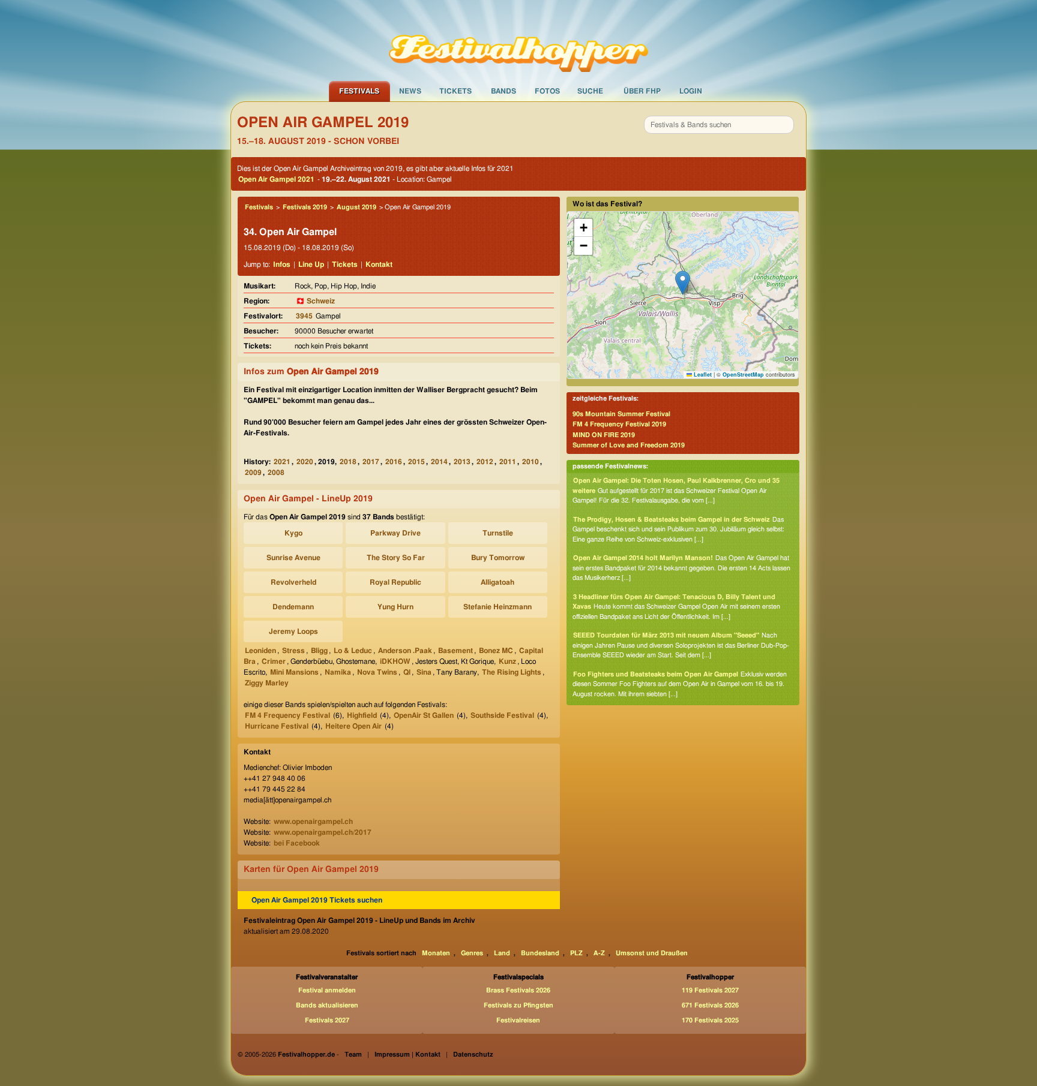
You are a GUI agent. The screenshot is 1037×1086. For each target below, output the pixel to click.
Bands (503, 91)
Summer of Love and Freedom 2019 (629, 445)
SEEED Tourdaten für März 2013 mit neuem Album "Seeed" (666, 635)
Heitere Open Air (353, 726)
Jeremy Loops (293, 631)
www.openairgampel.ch (313, 821)
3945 (304, 316)
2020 (304, 461)
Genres (472, 953)
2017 (370, 461)
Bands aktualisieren (327, 1005)
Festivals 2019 (305, 207)
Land (502, 953)
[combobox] (719, 125)
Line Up (311, 264)
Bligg (319, 650)
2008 (276, 472)
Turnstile (497, 533)
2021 (282, 461)
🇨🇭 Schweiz (315, 301)
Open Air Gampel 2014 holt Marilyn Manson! (643, 558)
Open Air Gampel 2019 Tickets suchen (316, 900)
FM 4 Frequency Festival (287, 715)
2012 (484, 461)
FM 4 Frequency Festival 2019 (619, 424)
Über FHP (642, 91)
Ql (406, 672)
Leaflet (702, 374)
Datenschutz (473, 1054)
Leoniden (260, 650)
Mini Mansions (294, 672)
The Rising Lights (511, 672)
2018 (348, 461)
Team (353, 1054)
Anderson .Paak (405, 650)
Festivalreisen (518, 1020)
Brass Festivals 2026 (518, 990)
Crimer (274, 661)
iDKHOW (395, 661)
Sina (423, 672)
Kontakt (378, 264)
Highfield (362, 715)
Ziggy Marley (267, 683)
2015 (416, 461)
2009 (253, 472)
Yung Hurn (395, 606)
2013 (462, 461)
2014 (439, 461)
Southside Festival (502, 715)
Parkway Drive (395, 533)
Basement (455, 650)
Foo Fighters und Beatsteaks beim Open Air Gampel (655, 674)
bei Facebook (297, 843)
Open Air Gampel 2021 (276, 179)
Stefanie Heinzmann (497, 606)
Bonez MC (496, 650)
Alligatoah (497, 582)
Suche (590, 91)
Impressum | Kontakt (407, 1054)
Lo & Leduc (353, 650)
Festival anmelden (327, 990)
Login (690, 91)
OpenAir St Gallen (424, 715)
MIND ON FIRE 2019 (604, 435)
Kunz (507, 661)
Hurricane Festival (276, 726)
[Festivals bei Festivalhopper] (518, 40)
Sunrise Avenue (293, 557)
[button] (682, 282)
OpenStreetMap (743, 374)
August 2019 (356, 207)
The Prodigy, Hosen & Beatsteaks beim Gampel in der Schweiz (671, 519)
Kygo (293, 533)
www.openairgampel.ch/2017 (322, 832)
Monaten (436, 953)
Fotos (547, 91)
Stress (293, 650)
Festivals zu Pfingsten (518, 1005)
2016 (393, 461)
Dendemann (293, 606)
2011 (507, 461)
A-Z (599, 953)
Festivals (359, 91)
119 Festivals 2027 (710, 990)
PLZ (576, 953)
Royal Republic (395, 582)
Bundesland (540, 953)
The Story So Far (396, 557)
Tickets (455, 91)
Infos (281, 264)
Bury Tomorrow (498, 557)
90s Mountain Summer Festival (621, 414)
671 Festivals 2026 (710, 1005)
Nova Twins (377, 672)
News (410, 91)
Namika (338, 672)
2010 (530, 461)
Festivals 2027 (327, 1020)
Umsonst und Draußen (652, 953)
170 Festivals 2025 (710, 1020)
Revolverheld (293, 582)
